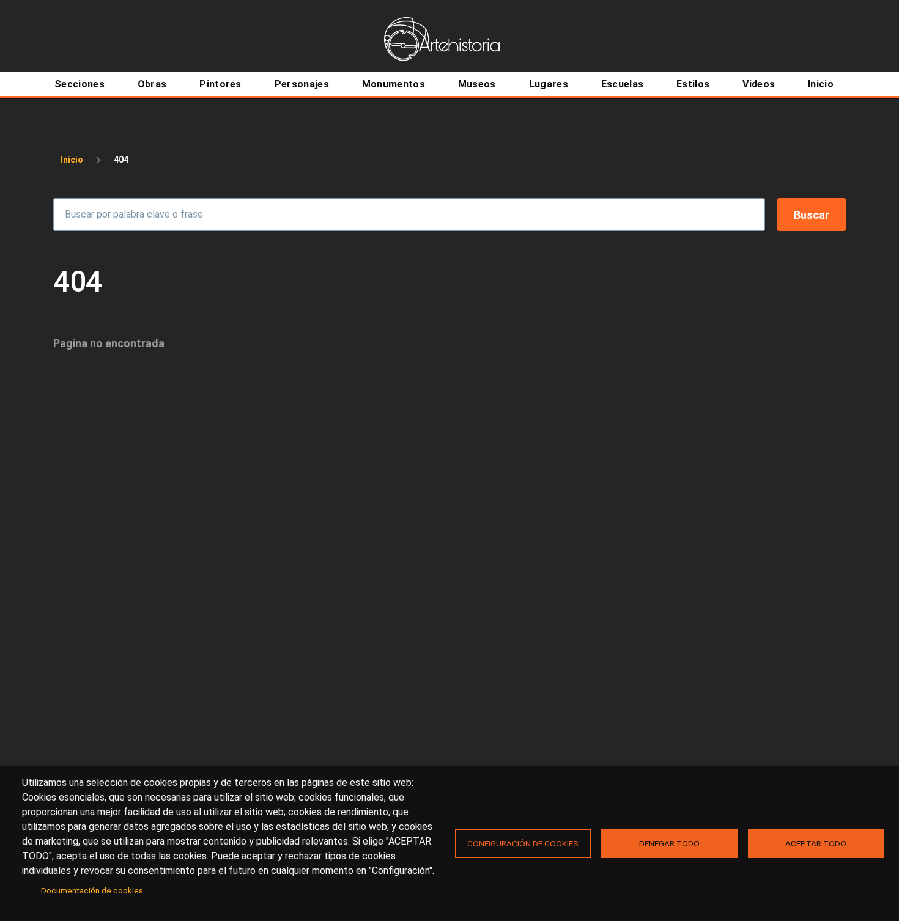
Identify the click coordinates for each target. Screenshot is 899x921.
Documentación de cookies (92, 890)
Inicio (72, 159)
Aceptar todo (815, 843)
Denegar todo (669, 843)
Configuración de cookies (523, 843)
